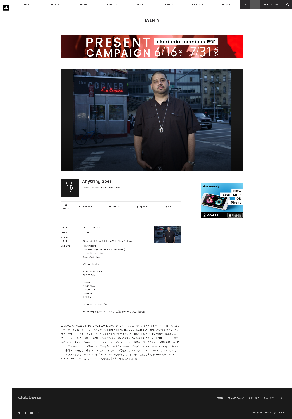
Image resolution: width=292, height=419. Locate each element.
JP (245, 4)
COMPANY (269, 398)
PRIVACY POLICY (236, 398)
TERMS (220, 398)
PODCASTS (197, 4)
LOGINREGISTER (271, 4)
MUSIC (140, 4)
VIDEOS (169, 4)
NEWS (26, 4)
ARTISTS (226, 4)
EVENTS (55, 4)
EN (255, 4)
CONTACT (254, 398)
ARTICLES (112, 4)
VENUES (83, 4)
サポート (282, 398)
